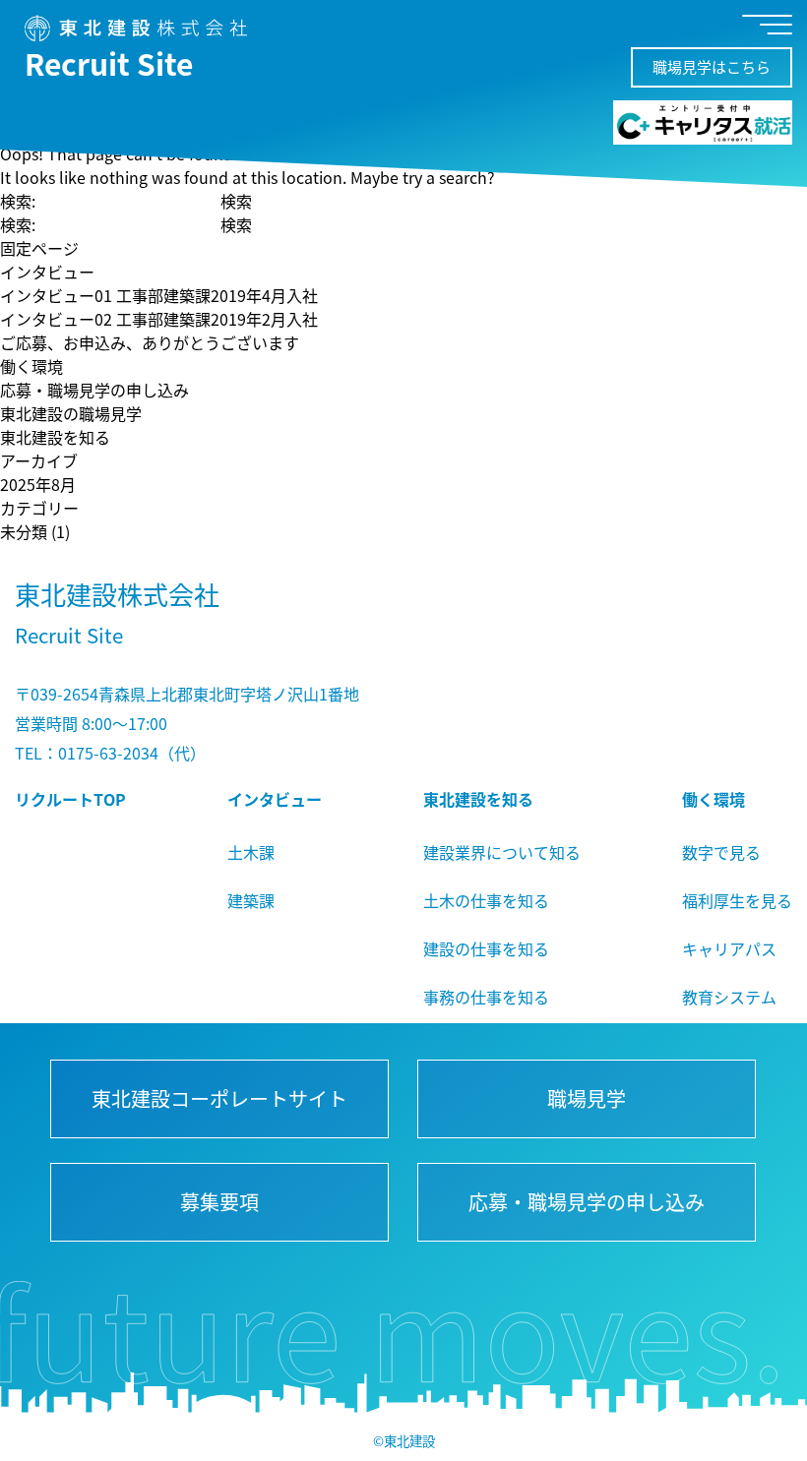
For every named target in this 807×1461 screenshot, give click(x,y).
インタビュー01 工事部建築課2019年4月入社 (159, 295)
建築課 (251, 900)
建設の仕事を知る (486, 948)
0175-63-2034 (108, 752)
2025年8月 (38, 484)
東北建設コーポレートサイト (219, 1098)
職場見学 (587, 1098)
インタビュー (47, 271)
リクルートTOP (70, 799)
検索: (17, 201)
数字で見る (721, 852)
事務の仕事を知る (486, 996)
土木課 (251, 852)
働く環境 (31, 366)
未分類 (23, 531)
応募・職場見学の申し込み (94, 389)
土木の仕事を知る (486, 900)
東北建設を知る (55, 437)
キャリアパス (729, 948)
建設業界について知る (502, 852)
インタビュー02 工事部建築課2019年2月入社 (159, 319)
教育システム (729, 996)
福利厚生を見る (737, 900)
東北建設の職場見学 (71, 413)
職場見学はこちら (711, 66)
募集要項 (219, 1201)
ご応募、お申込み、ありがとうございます (149, 342)
